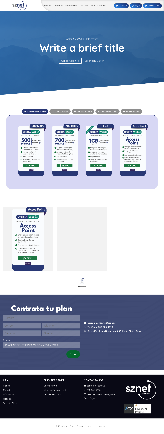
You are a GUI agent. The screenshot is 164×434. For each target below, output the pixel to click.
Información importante (55, 390)
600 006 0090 (94, 390)
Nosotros (101, 5)
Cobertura (58, 5)
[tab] (35, 111)
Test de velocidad (52, 394)
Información (71, 5)
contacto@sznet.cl (106, 323)
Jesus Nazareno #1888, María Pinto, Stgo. (100, 396)
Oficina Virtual (50, 385)
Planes (47, 5)
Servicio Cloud (10, 403)
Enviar (73, 354)
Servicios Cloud (87, 5)
